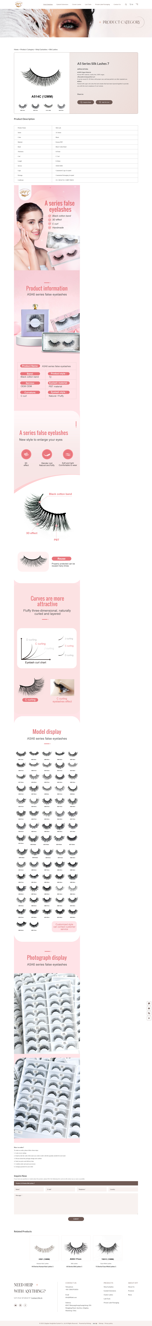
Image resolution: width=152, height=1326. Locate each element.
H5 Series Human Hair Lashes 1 (42, 1266)
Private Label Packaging (111, 1303)
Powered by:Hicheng (85, 1323)
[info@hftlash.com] (149, 1008)
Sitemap (101, 1323)
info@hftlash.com (71, 1297)
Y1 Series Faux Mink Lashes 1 (106, 1266)
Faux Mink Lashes (105, 1263)
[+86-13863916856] (149, 1003)
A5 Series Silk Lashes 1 (74, 1266)
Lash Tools (107, 1299)
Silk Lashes (74, 1263)
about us (131, 1287)
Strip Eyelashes (41, 49)
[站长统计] (95, 1323)
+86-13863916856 (71, 1289)
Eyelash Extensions (110, 1291)
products (131, 1291)
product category (27, 49)
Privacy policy (109, 1323)
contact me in (36, 1298)
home (16, 49)
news (130, 1295)
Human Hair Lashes (43, 1263)
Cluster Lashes (108, 1295)
